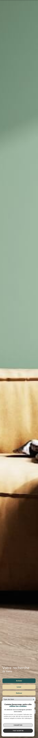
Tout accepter (18, 731)
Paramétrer (18, 725)
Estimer (19, 693)
